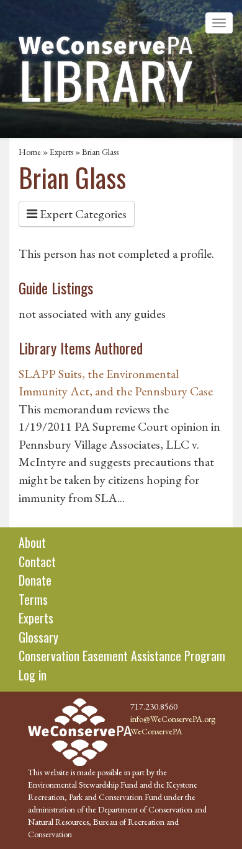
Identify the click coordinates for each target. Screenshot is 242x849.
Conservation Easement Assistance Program (122, 655)
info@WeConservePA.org (172, 718)
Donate (35, 580)
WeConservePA (156, 731)
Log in (33, 675)
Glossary (38, 637)
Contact (37, 561)
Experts (61, 151)
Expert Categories (82, 214)
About (32, 542)
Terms (33, 599)
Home (30, 151)
